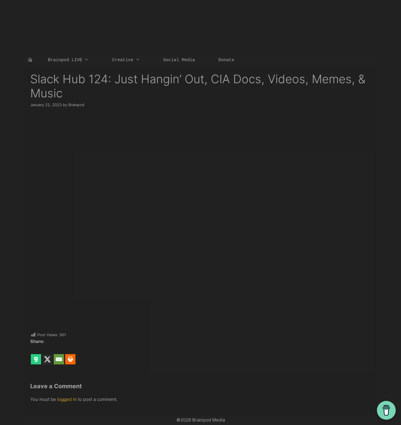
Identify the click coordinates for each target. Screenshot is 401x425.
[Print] (70, 355)
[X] (47, 355)
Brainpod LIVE (65, 60)
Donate (226, 60)
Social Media (179, 60)
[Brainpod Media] (30, 60)
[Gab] (36, 355)
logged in (67, 399)
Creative (122, 60)
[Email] (59, 355)
